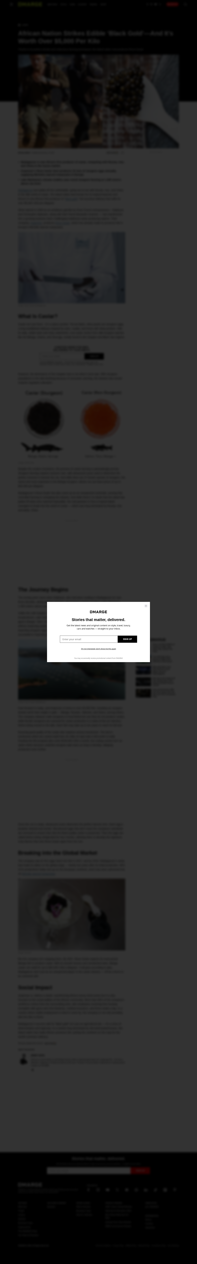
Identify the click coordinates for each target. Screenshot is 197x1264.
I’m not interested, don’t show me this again (98, 649)
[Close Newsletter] (146, 606)
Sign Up (127, 639)
